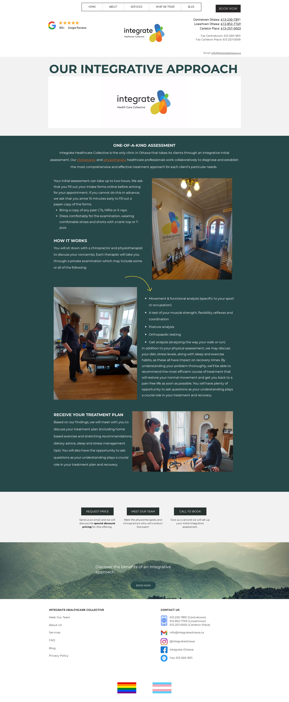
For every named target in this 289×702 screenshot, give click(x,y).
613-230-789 (230, 20)
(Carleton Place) (199, 625)
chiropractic (86, 160)
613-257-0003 (231, 29)
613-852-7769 (231, 24)
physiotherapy (114, 160)
